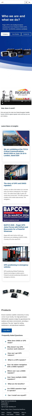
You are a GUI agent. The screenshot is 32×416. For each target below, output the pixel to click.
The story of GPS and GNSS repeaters (15, 184)
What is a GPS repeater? (17, 360)
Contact (18, 414)
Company (5, 34)
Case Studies (15, 34)
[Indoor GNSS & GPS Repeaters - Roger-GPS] (2, 2)
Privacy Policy (4, 409)
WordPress (22, 409)
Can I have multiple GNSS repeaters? (16, 378)
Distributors (16, 412)
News (2, 414)
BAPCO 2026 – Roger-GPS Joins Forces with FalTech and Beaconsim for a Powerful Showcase (16, 228)
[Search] (29, 2)
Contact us (26, 34)
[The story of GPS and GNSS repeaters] (16, 172)
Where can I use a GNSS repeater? (16, 372)
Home (3, 412)
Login (23, 414)
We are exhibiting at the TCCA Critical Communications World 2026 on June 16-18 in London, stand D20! (16, 152)
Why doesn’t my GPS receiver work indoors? (15, 348)
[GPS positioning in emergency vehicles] (16, 254)
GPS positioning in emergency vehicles (16, 266)
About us (24, 412)
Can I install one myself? (17, 395)
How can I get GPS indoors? (15, 354)
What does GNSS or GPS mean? (17, 341)
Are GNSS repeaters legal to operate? (16, 389)
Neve (10, 409)
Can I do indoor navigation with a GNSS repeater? (17, 365)
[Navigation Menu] (26, 2)
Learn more (6, 330)
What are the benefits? (16, 384)
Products (9, 412)
